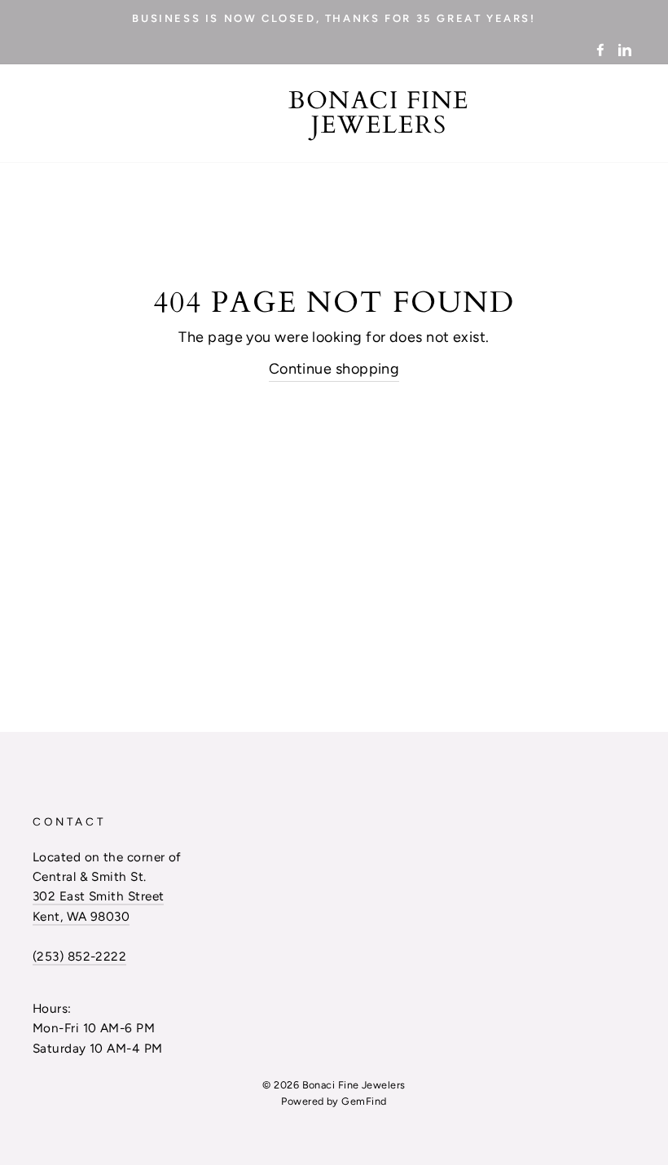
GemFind (363, 1101)
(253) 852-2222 (79, 956)
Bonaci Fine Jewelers (379, 113)
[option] (334, 18)
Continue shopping (334, 369)
